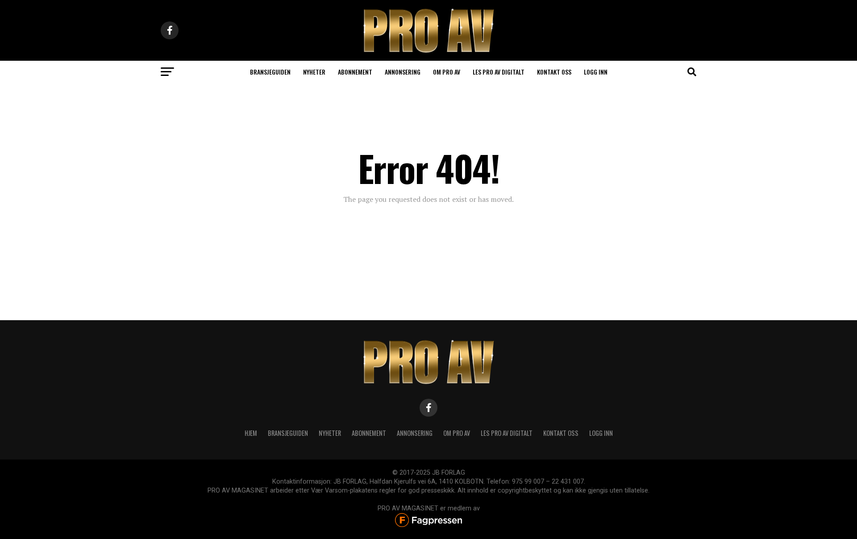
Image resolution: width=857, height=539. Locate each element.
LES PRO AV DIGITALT (498, 71)
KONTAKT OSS (560, 433)
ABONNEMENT (369, 433)
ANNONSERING (402, 71)
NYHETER (330, 433)
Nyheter (314, 71)
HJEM (251, 433)
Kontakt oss (554, 71)
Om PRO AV (446, 71)
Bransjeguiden (270, 71)
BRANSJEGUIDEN (288, 433)
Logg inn (595, 71)
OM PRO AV (456, 433)
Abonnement (355, 71)
